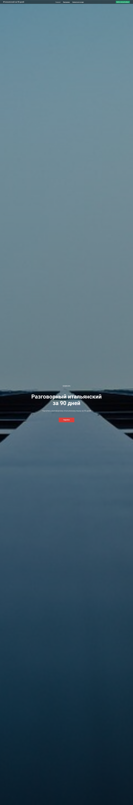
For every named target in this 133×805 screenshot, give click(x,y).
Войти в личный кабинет (123, 2)
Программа (66, 2)
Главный (58, 2)
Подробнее (66, 420)
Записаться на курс (78, 2)
